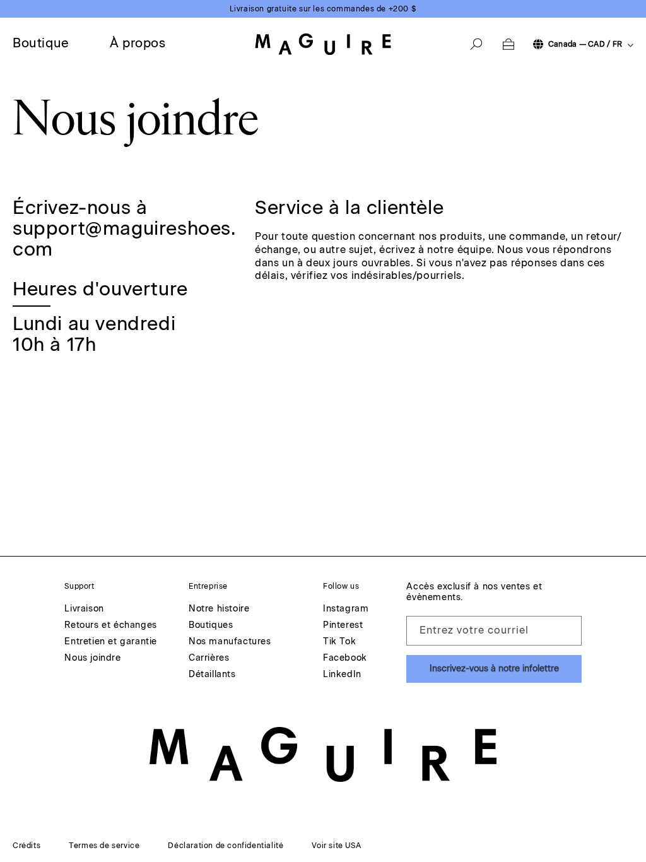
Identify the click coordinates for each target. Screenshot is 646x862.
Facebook (345, 658)
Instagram (345, 609)
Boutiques (211, 625)
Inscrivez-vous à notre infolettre (494, 668)
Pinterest (343, 625)
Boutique (41, 43)
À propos (138, 43)
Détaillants (212, 675)
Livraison (83, 609)
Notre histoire (219, 609)
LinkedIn (342, 675)
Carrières (209, 658)
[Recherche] (476, 44)
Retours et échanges (110, 625)
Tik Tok (339, 642)
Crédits (26, 845)
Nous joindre (92, 658)
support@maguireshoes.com (124, 238)
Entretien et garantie (110, 642)
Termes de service (104, 845)
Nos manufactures (230, 642)
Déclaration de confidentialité (225, 845)
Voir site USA (336, 845)
